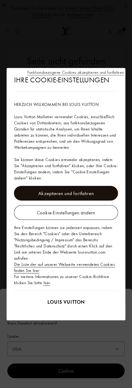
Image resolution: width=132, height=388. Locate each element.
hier (47, 282)
